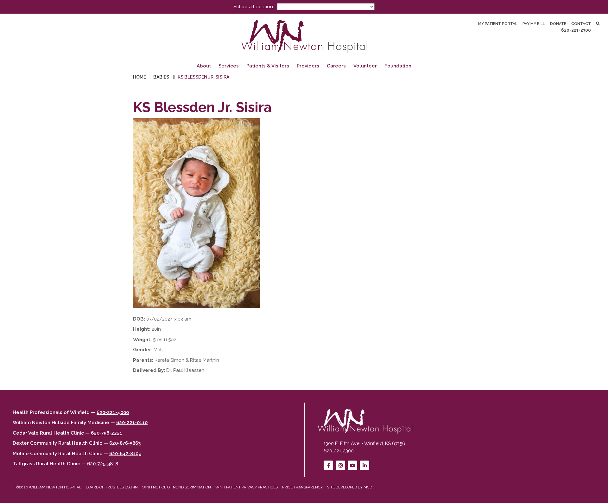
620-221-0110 (132, 422)
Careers (336, 66)
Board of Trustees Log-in (112, 487)
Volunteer (365, 66)
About (204, 66)
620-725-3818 (102, 464)
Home (139, 77)
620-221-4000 (113, 412)
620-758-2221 (106, 433)
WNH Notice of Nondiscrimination (176, 487)
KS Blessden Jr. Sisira (203, 77)
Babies (161, 77)
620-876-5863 (125, 443)
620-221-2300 (576, 30)
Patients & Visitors (267, 66)
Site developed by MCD (349, 487)
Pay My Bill (533, 24)
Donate (558, 24)
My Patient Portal (497, 24)
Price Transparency (302, 487)
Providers (308, 66)
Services (228, 66)
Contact (581, 24)
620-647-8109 (125, 453)
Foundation (397, 66)
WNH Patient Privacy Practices (246, 487)
